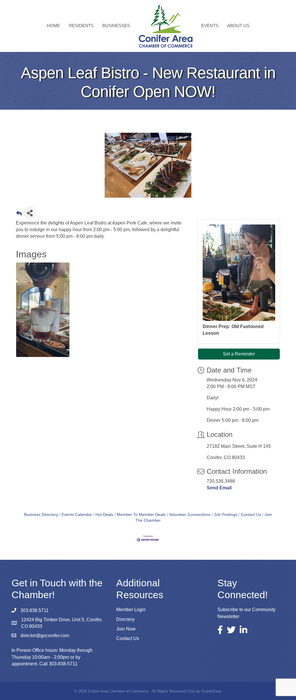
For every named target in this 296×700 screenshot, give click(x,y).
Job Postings (225, 514)
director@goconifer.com (45, 635)
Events (210, 25)
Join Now (126, 628)
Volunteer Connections (189, 514)
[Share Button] (29, 212)
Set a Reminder (239, 353)
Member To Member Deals (141, 514)
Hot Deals (104, 514)
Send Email (219, 487)
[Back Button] (19, 214)
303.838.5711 (35, 610)
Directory (125, 619)
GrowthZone (211, 691)
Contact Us (251, 514)
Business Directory (41, 514)
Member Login (131, 609)
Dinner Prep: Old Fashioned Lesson (233, 330)
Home (53, 25)
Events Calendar (77, 514)
